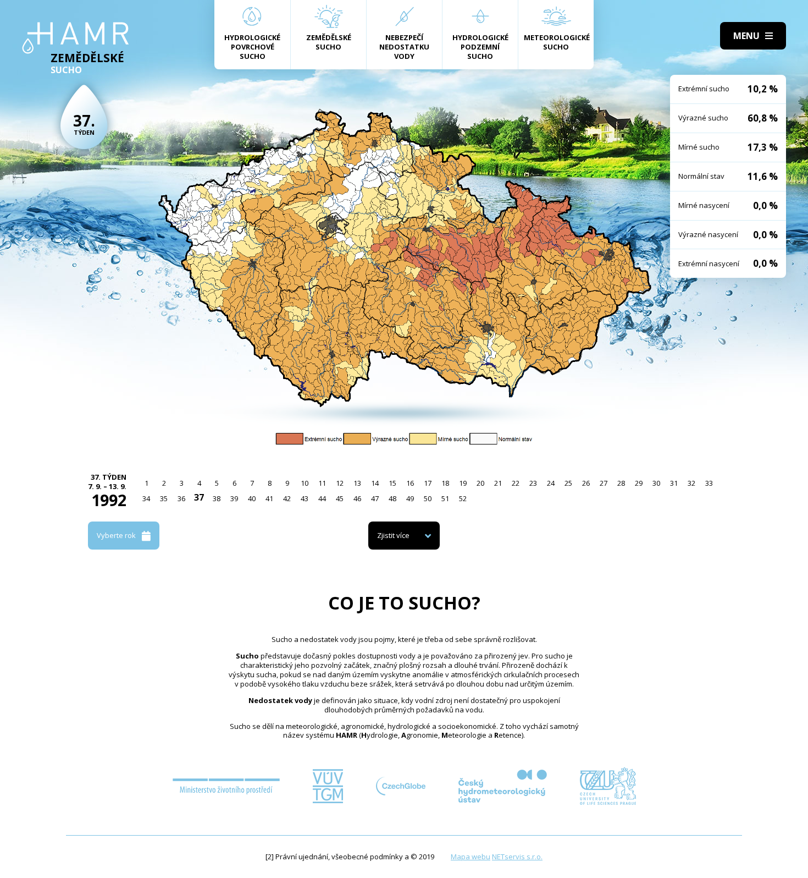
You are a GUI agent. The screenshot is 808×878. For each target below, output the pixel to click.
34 (146, 498)
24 (551, 483)
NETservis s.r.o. (517, 856)
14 (375, 483)
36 (181, 498)
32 (691, 483)
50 (427, 498)
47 (375, 498)
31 (674, 483)
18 (445, 483)
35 (164, 498)
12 (340, 483)
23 (533, 483)
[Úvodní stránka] (75, 38)
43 (304, 498)
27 (603, 483)
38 (216, 498)
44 (322, 498)
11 (322, 483)
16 (410, 483)
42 (287, 498)
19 (463, 483)
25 (568, 483)
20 (480, 483)
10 (304, 483)
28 (621, 483)
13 (357, 483)
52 (463, 498)
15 (392, 483)
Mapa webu (470, 856)
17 (427, 483)
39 (234, 498)
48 (392, 498)
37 (199, 497)
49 (410, 498)
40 (252, 498)
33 (709, 483)
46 (357, 498)
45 (340, 498)
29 (639, 483)
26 (586, 483)
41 (269, 498)
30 (656, 483)
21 (498, 483)
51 (445, 498)
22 (515, 483)
